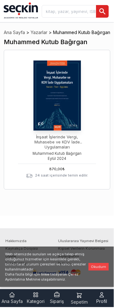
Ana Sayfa (14, 32)
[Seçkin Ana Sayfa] (20, 10)
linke (45, 274)
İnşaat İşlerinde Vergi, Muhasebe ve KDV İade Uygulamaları (57, 142)
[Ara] (102, 11)
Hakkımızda (16, 241)
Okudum (98, 266)
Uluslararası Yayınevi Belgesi (83, 241)
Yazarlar (39, 32)
